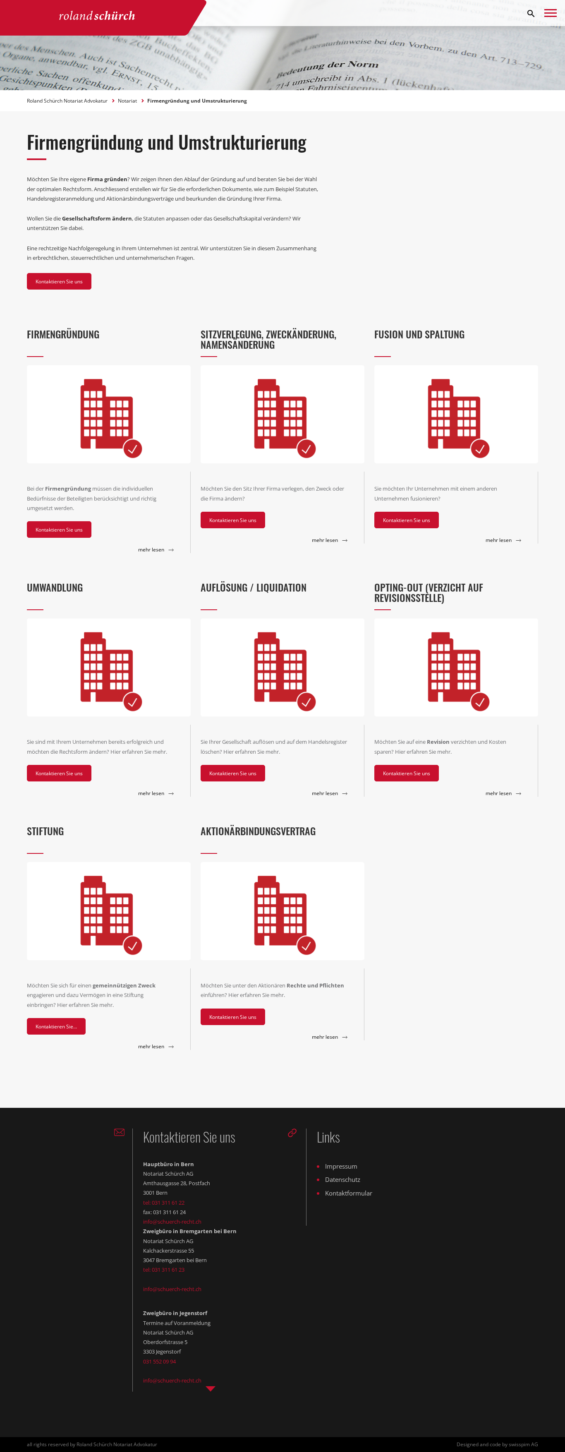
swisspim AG (523, 1444)
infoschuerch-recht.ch (172, 1221)
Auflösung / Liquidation (253, 587)
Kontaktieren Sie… (56, 1026)
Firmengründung (63, 333)
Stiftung (45, 830)
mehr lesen (151, 549)
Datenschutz (342, 1179)
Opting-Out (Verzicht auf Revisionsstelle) (428, 592)
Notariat (128, 100)
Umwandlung (55, 587)
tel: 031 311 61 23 (163, 1269)
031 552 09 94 (159, 1361)
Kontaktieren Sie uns (59, 281)
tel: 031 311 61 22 (163, 1202)
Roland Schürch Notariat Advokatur (68, 100)
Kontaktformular (348, 1193)
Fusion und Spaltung (419, 333)
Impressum (341, 1166)
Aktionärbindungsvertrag (258, 830)
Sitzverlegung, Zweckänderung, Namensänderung (268, 339)
